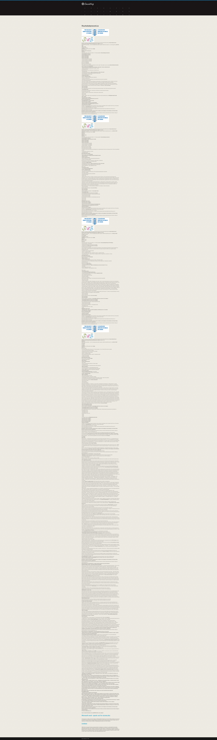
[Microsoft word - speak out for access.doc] (96, 715)
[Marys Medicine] (88, 4)
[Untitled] (84, 723)
